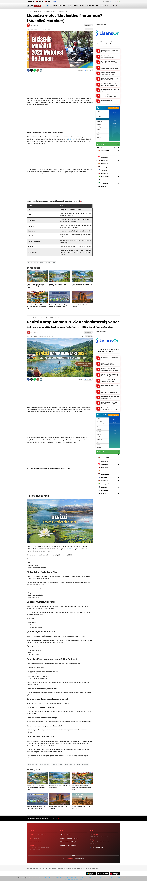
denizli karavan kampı (83, 764)
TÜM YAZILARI (88, 25)
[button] (47, 5)
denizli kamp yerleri (70, 764)
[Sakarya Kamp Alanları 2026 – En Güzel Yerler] (82, 276)
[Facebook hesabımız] (110, 1)
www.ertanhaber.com (97, 847)
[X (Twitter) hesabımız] (112, 1)
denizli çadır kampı (32, 764)
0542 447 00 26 (65, 834)
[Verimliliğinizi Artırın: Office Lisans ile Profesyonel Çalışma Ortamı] (108, 33)
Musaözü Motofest (33, 262)
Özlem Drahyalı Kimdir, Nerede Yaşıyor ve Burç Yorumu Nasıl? (109, 67)
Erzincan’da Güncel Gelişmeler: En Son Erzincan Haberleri (110, 51)
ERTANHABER (70, 878)
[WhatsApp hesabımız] (119, 1)
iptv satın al (77, 878)
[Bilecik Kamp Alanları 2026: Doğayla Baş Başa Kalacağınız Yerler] (37, 297)
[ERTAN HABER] (34, 6)
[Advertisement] (60, 85)
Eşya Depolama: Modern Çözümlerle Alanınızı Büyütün (109, 62)
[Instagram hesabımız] (115, 1)
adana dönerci (35, 878)
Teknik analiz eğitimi (123, 878)
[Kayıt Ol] (113, 5)
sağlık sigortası (103, 878)
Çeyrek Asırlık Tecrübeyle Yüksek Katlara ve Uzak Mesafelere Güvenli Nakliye (108, 73)
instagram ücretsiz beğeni (71, 879)
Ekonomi (75, 6)
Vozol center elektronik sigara (48, 878)
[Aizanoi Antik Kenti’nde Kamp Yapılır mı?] (82, 297)
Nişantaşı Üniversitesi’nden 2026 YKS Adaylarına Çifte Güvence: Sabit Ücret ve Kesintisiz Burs (109, 95)
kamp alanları (69, 549)
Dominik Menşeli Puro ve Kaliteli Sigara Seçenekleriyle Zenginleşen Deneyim (110, 90)
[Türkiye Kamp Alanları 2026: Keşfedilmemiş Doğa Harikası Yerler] (37, 276)
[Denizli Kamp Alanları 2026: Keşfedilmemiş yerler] (59, 276)
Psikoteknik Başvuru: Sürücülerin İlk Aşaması (107, 56)
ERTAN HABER (34, 25)
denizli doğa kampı (44, 764)
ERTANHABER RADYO (102, 6)
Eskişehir (62, 6)
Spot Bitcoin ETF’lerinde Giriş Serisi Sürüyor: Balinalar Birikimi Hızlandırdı (110, 84)
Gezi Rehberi (89, 29)
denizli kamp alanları (57, 764)
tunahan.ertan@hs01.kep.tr (68, 841)
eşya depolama (112, 878)
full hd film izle (61, 878)
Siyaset (82, 6)
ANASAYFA (54, 6)
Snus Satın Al (85, 878)
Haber (80, 879)
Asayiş (69, 6)
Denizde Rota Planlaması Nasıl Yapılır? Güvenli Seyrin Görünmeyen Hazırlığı (109, 79)
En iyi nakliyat (93, 878)
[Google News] (88, 70)
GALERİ (31, 1)
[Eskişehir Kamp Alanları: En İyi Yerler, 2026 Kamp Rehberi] (59, 297)
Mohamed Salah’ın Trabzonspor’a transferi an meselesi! (109, 101)
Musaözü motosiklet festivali (48, 262)
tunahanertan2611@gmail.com (69, 838)
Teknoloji (90, 6)
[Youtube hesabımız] (117, 1)
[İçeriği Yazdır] (41, 70)
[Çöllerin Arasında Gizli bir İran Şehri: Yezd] (82, 799)
